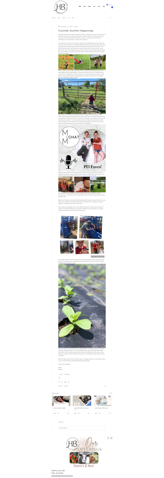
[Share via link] (68, 382)
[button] (112, 7)
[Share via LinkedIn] (65, 382)
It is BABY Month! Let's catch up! (81, 408)
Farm (59, 17)
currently (61, 374)
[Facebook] (108, 438)
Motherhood (67, 374)
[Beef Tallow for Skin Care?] (103, 401)
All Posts (53, 17)
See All (110, 393)
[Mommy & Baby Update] (61, 401)
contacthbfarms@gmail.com (62, 476)
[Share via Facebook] (59, 382)
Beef (73, 17)
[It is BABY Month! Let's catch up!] (82, 401)
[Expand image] (66, 62)
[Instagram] (111, 438)
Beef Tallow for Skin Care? (101, 408)
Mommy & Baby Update (59, 408)
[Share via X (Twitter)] (62, 382)
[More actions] (105, 26)
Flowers (64, 17)
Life (69, 17)
